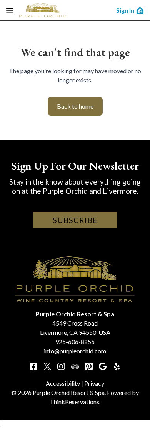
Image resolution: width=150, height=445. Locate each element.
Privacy (94, 383)
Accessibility (63, 383)
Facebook (33, 366)
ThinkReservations (74, 401)
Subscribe (75, 220)
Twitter (47, 366)
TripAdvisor (75, 366)
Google (103, 366)
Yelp (116, 366)
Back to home (75, 106)
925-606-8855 (75, 341)
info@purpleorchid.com (75, 350)
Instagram (61, 366)
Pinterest (89, 366)
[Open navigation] (9, 10)
